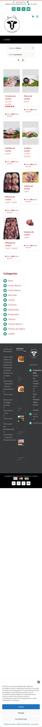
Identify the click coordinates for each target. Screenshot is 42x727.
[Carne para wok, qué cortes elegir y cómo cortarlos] (21, 389)
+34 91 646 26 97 (35, 416)
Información (27, 476)
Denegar (21, 713)
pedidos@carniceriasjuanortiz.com (16, 4)
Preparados (13, 314)
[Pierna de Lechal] (30, 81)
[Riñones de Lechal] (11, 182)
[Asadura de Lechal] (30, 223)
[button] (39, 682)
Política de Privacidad (23, 724)
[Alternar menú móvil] (37, 16)
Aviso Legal (34, 724)
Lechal (11, 300)
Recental (12, 295)
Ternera (11, 319)
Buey (10, 280)
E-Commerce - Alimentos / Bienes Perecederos (8, 383)
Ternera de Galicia (16, 329)
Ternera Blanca (15, 324)
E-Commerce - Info (8, 410)
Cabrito (11, 334)
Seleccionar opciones (9, 115)
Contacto (35, 476)
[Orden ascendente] (32, 48)
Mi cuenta (34, 4)
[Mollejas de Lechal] (11, 228)
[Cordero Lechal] (30, 133)
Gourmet (12, 305)
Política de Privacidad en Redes (7, 367)
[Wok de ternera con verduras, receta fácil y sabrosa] (21, 359)
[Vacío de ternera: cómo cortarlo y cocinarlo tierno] (21, 442)
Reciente (19, 350)
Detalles (15, 114)
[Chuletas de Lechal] (11, 81)
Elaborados (13, 309)
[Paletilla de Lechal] (11, 133)
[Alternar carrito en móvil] (33, 16)
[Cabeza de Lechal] (30, 177)
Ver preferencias (21, 719)
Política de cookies (9, 724)
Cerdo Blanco (14, 285)
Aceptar (21, 707)
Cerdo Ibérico (14, 290)
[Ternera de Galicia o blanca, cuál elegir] (21, 419)
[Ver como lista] (23, 60)
